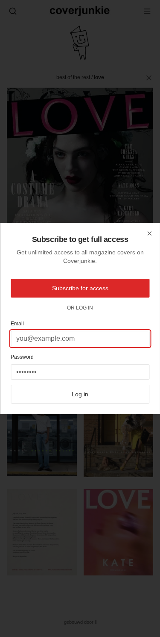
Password (22, 357)
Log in (80, 394)
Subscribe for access (80, 288)
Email (17, 324)
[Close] (149, 233)
